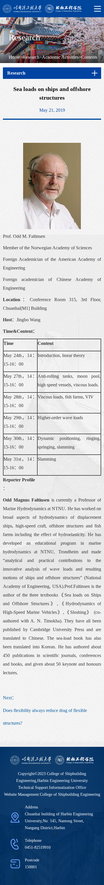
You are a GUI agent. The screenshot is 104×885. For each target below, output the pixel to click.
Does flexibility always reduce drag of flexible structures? (45, 717)
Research (31, 57)
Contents (89, 57)
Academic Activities (60, 57)
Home (14, 57)
